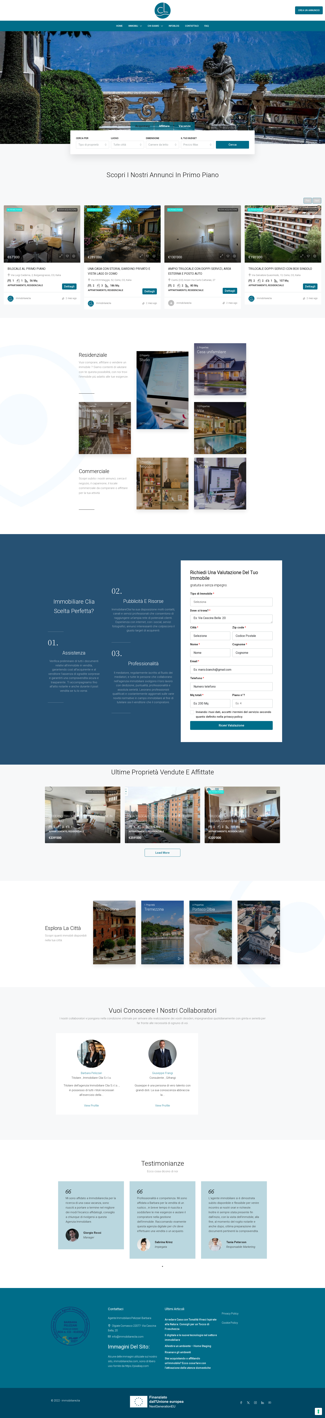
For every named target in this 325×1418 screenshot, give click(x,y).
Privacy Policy (230, 1313)
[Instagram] (256, 1402)
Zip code (238, 627)
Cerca (233, 144)
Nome (194, 644)
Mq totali (196, 695)
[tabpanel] (91, 1215)
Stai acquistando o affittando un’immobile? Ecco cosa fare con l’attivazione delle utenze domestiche (188, 1363)
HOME (119, 26)
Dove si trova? (199, 610)
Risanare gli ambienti (178, 1352)
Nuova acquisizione (95, 792)
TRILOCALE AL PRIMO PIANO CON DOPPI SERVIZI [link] (282, 269)
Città (193, 627)
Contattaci (192, 26)
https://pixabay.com (137, 1365)
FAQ (206, 26)
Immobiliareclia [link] (103, 298)
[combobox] (92, 145)
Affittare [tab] (164, 126)
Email (193, 661)
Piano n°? (238, 695)
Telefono (196, 678)
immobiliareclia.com (126, 1361)
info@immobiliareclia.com (128, 1336)
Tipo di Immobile (201, 593)
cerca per (82, 138)
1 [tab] (162, 1266)
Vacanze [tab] (185, 126)
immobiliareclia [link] (23, 303)
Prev (308, 200)
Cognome (238, 644)
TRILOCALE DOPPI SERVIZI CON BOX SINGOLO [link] (119, 269)
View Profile (91, 1105)
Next (317, 200)
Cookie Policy (230, 1322)
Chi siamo (153, 26)
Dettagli (69, 291)
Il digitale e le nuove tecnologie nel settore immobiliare (191, 1337)
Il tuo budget (189, 138)
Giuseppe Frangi (162, 1073)
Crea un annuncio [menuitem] (309, 10)
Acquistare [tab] (142, 126)
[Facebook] (242, 1402)
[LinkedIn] (263, 1402)
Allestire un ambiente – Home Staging (188, 1346)
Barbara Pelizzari (91, 1073)
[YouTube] (270, 1402)
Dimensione (152, 138)
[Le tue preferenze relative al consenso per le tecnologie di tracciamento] (318, 1411)
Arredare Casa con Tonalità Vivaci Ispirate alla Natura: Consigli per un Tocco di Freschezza (190, 1324)
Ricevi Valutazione (231, 725)
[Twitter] (249, 1402)
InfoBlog (174, 26)
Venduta (112, 792)
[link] (42, 234)
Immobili (133, 26)
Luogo (114, 138)
